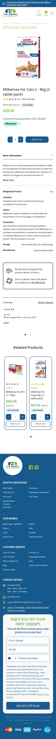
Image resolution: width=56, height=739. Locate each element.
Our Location (9, 556)
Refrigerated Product (12, 191)
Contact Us (34, 552)
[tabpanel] (28, 318)
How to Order (9, 552)
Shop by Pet (8, 492)
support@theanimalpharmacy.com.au (24, 602)
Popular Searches (7, 505)
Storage (6, 244)
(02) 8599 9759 (13, 585)
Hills (31, 528)
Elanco (6, 528)
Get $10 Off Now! (28, 706)
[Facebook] (31, 467)
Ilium (5, 532)
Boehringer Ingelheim (12, 524)
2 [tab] (28, 335)
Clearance (33, 488)
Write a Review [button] (28, 99)
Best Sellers (8, 488)
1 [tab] (26, 335)
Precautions (8, 222)
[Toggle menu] (52, 13)
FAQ (31, 561)
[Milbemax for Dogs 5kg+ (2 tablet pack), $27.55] (15, 369)
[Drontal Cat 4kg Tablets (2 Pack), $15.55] (40, 369)
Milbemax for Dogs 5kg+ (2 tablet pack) (13, 395)
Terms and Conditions (38, 565)
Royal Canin (8, 536)
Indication (7, 197)
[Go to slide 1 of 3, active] (25, 437)
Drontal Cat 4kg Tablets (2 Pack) (39, 393)
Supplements (9, 501)
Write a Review (45, 302)
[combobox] (11, 658)
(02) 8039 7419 (13, 596)
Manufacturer (9, 250)
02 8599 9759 (38, 282)
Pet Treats (33, 496)
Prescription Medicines (39, 492)
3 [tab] (30, 335)
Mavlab (32, 532)
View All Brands (35, 536)
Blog (5, 565)
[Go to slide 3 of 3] (31, 437)
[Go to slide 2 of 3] (28, 437)
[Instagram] (36, 467)
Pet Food (7, 496)
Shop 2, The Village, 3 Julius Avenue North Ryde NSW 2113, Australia (28, 609)
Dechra (32, 524)
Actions (6, 209)
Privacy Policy (9, 569)
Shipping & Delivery (37, 556)
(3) (18, 99)
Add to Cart (15, 424)
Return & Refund (10, 561)
